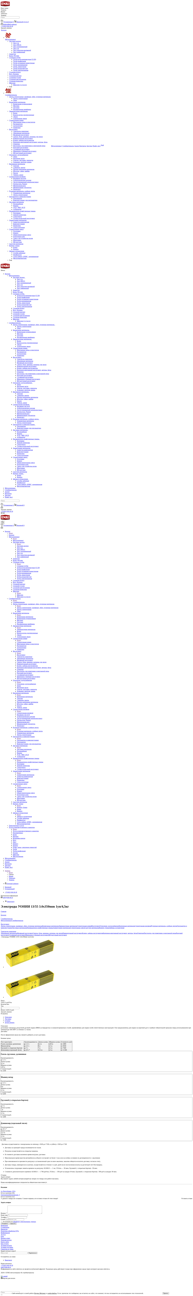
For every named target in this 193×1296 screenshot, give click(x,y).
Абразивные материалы (25, 361)
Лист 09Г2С (21, 281)
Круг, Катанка (18, 310)
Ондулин (20, 335)
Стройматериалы (15, 323)
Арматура (16, 290)
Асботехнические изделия (26, 408)
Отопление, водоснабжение (23, 383)
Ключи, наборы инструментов (27, 368)
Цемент (19, 461)
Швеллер (16, 319)
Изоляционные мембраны (26, 337)
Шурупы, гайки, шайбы (25, 399)
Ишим (11, 876)
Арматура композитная (25, 450)
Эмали (19, 344)
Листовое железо (19, 277)
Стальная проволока (20, 317)
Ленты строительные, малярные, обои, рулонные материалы (34, 324)
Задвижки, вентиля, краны (26, 390)
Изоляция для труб (23, 406)
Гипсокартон (21, 426)
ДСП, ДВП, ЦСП (23, 435)
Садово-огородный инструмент (28, 446)
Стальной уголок (19, 314)
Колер (19, 341)
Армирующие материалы (22, 448)
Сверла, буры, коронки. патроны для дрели (31, 364)
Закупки (8, 495)
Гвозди (19, 401)
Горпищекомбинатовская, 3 (10, 1195)
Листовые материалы (20, 430)
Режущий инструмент (24, 375)
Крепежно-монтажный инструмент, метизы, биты (34, 370)
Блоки (19, 475)
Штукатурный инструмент (26, 381)
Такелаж (20, 394)
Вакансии (4, 1229)
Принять (165, 1293)
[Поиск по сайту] (1, 503)
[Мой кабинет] (2, 508)
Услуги (3, 1234)
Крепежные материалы (21, 392)
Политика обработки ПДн (10, 1231)
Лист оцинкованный (24, 283)
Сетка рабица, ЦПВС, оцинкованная (29, 484)
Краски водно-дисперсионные (27, 343)
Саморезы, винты (23, 395)
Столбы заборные (23, 481)
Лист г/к (20, 279)
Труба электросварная (24, 306)
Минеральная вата (23, 413)
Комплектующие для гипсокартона (29, 428)
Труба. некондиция (23, 303)
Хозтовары (20, 441)
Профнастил (21, 482)
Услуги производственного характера (26, 831)
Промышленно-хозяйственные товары (26, 439)
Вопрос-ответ (5, 1238)
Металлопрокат (14, 275)
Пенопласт (20, 417)
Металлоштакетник (23, 486)
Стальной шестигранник (21, 315)
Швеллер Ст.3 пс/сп (23, 321)
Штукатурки (21, 470)
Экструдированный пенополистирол (29, 410)
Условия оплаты (6, 1245)
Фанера (19, 433)
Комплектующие (22, 452)
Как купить (5, 1244)
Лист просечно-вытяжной (26, 286)
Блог (2, 1236)
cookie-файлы (52, 1293)
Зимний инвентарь (23, 443)
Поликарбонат (22, 432)
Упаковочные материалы (25, 421)
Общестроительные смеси (26, 463)
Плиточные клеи (22, 464)
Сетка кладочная (22, 455)
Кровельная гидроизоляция (26, 332)
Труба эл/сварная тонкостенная (27, 299)
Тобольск (12, 878)
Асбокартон (21, 437)
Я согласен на (19, 1221)
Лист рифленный (23, 288)
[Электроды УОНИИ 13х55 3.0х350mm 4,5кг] (30, 967)
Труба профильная (23, 297)
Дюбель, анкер (22, 403)
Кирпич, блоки (18, 473)
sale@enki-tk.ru (8, 897)
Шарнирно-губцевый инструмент (28, 379)
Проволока (20, 453)
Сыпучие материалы (20, 472)
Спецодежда (21, 444)
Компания (4, 1225)
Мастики (20, 334)
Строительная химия (20, 348)
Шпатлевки (21, 468)
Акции (7, 492)
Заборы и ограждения (21, 479)
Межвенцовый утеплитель (26, 415)
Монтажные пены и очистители (28, 350)
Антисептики (21, 354)
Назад (11, 533)
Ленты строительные (24, 326)
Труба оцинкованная (24, 301)
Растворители (21, 352)
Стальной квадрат (19, 312)
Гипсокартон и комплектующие (24, 424)
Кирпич (19, 477)
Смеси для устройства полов (27, 466)
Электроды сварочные (24, 359)
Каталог (7, 274)
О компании (5, 1227)
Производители (6, 1240)
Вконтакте (10, 901)
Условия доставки (7, 1247)
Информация (5, 1233)
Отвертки (20, 372)
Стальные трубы (19, 294)
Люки (19, 384)
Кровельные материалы (21, 330)
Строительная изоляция (21, 404)
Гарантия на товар (7, 1249)
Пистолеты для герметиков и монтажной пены (33, 374)
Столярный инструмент (25, 377)
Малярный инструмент (25, 363)
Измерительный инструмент (26, 366)
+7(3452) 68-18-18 (7, 26)
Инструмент (17, 357)
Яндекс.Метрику (40, 1293)
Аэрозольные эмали (24, 346)
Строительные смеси (20, 457)
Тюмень (11, 880)
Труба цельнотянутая (24, 305)
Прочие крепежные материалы (27, 397)
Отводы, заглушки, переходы (27, 388)
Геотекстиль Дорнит (24, 412)
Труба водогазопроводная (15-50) (28, 295)
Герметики (20, 355)
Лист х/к (20, 285)
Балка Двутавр (18, 292)
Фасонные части (22, 386)
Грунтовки (20, 459)
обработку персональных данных (24, 1221)
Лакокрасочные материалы (22, 339)
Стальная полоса (18, 308)
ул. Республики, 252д (8, 1191)
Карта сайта (5, 1242)
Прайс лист (9, 497)
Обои (19, 328)
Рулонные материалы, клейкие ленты (26, 419)
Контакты (8, 493)
